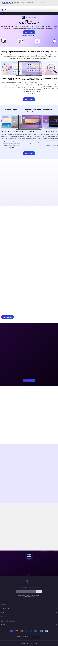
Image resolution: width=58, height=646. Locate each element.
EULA (18, 637)
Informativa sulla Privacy (7, 3)
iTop (29, 581)
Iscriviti (38, 591)
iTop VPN (4, 10)
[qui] (22, 534)
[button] (31, 459)
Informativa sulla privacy (22, 636)
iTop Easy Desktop (3, 13)
